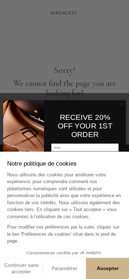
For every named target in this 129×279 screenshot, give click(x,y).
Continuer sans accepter (21, 268)
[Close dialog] (121, 104)
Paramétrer (64, 268)
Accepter (108, 268)
